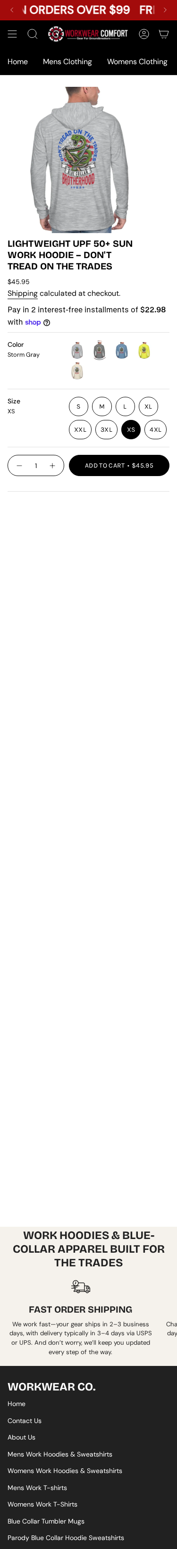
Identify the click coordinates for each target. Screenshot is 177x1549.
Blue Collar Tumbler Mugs (46, 1521)
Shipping (23, 293)
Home (16, 1403)
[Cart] (164, 34)
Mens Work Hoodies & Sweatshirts (60, 1454)
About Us (21, 1437)
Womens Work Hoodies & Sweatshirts (65, 1470)
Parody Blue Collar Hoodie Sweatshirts (66, 1537)
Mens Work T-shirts (37, 1487)
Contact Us (25, 1420)
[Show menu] (12, 34)
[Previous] (12, 10)
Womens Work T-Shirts (42, 1504)
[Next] (165, 10)
